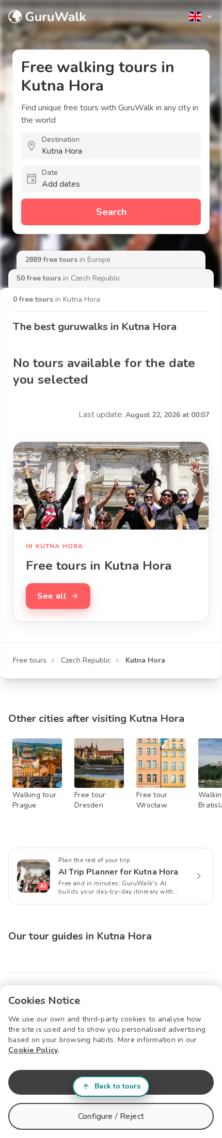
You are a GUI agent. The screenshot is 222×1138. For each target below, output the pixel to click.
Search (111, 212)
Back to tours (117, 1086)
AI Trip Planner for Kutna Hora (118, 872)
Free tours (29, 660)
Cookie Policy (33, 1050)
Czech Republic (86, 660)
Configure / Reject (111, 1116)
